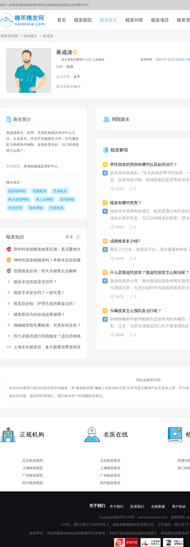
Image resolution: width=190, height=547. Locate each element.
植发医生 (109, 20)
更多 (69, 237)
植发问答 (134, 20)
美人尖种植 (44, 199)
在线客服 (158, 506)
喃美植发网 (9, 36)
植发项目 (160, 20)
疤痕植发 (57, 208)
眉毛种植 (67, 199)
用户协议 (179, 506)
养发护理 (15, 208)
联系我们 (137, 506)
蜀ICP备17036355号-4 (91, 524)
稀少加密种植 (18, 199)
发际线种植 (16, 191)
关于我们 (97, 506)
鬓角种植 (36, 208)
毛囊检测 (39, 191)
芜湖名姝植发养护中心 (41, 166)
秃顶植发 (60, 191)
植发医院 (83, 20)
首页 (61, 20)
